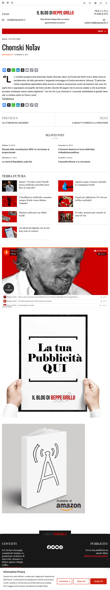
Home (4, 39)
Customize (63, 581)
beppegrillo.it (7, 55)
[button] (4, 2)
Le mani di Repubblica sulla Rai (17, 161)
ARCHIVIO (12, 39)
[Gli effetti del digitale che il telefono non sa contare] (9, 232)
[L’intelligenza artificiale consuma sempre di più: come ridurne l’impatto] (9, 201)
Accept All (98, 581)
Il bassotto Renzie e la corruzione (90, 123)
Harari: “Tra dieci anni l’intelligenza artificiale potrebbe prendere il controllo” (34, 184)
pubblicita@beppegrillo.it (96, 22)
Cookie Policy (42, 586)
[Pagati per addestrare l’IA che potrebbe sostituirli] (65, 201)
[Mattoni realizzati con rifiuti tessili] (9, 216)
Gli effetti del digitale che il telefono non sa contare (35, 229)
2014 (18, 39)
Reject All (81, 581)
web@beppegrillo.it (16, 20)
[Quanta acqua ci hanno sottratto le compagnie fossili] (65, 185)
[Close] (108, 569)
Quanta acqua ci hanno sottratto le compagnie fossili (90, 183)
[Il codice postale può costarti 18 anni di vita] (65, 216)
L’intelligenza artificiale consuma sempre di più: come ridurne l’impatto (35, 200)
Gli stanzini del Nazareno (15, 123)
